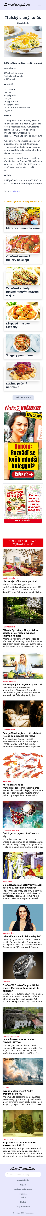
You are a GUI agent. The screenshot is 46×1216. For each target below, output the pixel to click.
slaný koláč (15, 191)
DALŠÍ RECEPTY (21, 397)
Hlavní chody (23, 23)
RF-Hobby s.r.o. (27, 1213)
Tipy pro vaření (23, 1206)
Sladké (23, 1202)
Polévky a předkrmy (23, 1189)
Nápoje (23, 1185)
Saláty (23, 1197)
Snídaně (23, 1194)
